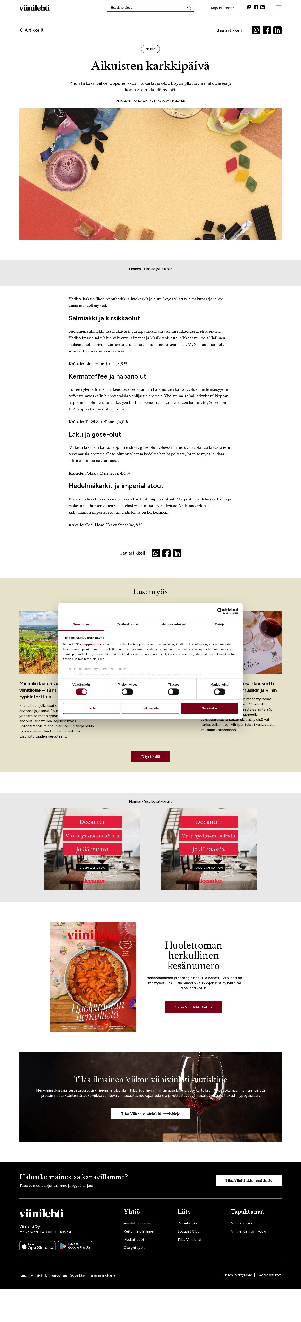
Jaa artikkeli (229, 30)
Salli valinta (150, 708)
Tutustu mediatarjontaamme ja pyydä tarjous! (57, 1185)
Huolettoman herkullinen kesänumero (193, 956)
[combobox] (150, 8)
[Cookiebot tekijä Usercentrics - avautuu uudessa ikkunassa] (220, 611)
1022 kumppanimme (87, 644)
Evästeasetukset (269, 1275)
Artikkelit (34, 30)
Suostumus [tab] (81, 624)
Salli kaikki (209, 708)
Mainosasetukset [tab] (173, 624)
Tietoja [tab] (220, 624)
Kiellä (92, 708)
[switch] (127, 691)
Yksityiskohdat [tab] (127, 624)
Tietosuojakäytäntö (238, 1275)
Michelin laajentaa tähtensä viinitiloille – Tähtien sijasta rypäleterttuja (50, 690)
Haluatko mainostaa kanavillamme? (73, 1177)
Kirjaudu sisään (222, 8)
